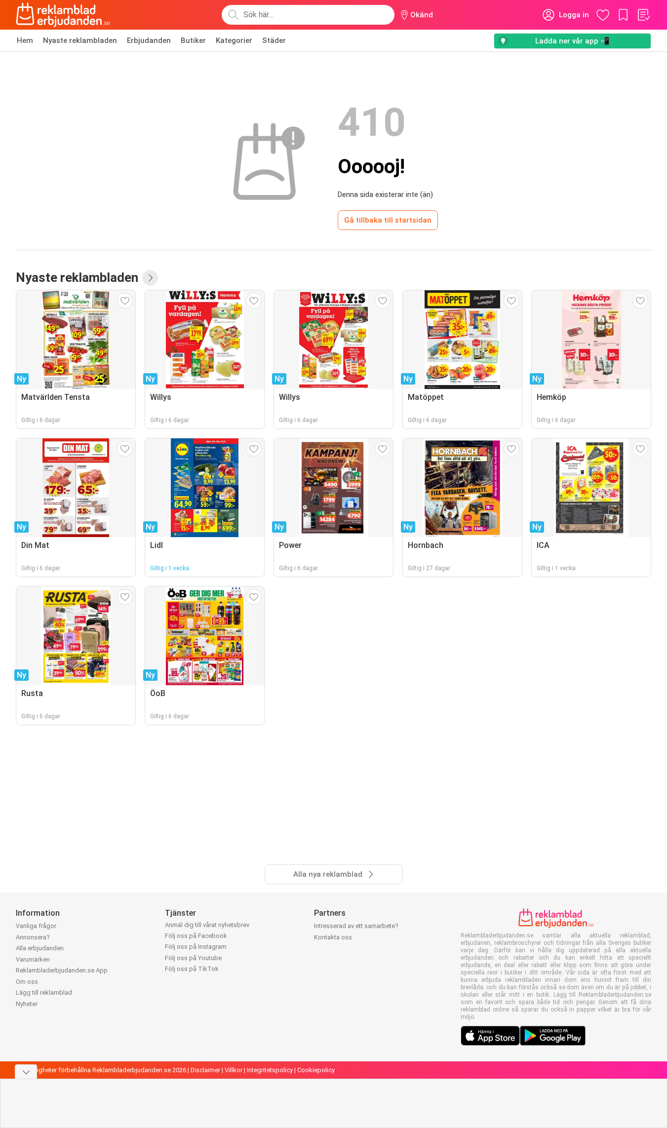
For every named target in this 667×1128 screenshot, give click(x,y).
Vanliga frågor (36, 926)
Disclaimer (205, 1070)
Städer (274, 40)
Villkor (233, 1070)
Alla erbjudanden (40, 948)
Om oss (27, 981)
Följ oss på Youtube (193, 958)
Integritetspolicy (270, 1070)
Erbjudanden (149, 40)
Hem (25, 40)
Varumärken (33, 959)
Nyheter (27, 1004)
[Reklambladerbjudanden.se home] (63, 14)
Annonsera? (33, 937)
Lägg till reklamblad (44, 992)
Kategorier (234, 40)
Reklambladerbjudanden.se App (62, 970)
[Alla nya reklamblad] (150, 278)
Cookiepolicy (316, 1070)
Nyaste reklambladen (80, 40)
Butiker (193, 40)
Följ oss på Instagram (196, 946)
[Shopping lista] (643, 15)
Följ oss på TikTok (192, 968)
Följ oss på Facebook (196, 935)
